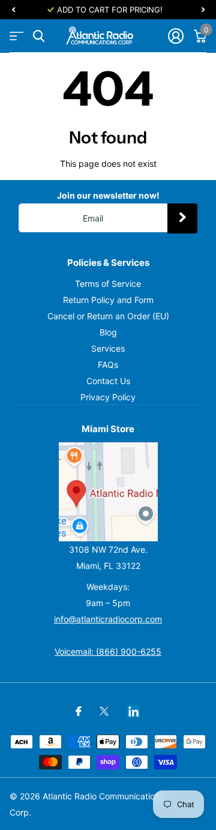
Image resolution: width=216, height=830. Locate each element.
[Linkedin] (133, 711)
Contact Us (108, 381)
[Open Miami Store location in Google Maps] (108, 491)
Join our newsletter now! (108, 195)
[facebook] (79, 711)
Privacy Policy (108, 397)
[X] (104, 711)
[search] (38, 36)
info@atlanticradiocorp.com (108, 619)
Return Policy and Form (108, 300)
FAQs (108, 364)
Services (108, 348)
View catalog (16, 36)
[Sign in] (175, 36)
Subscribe (182, 218)
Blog (108, 332)
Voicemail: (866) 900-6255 (108, 651)
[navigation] (13, 9)
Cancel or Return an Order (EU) (108, 316)
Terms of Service (108, 283)
